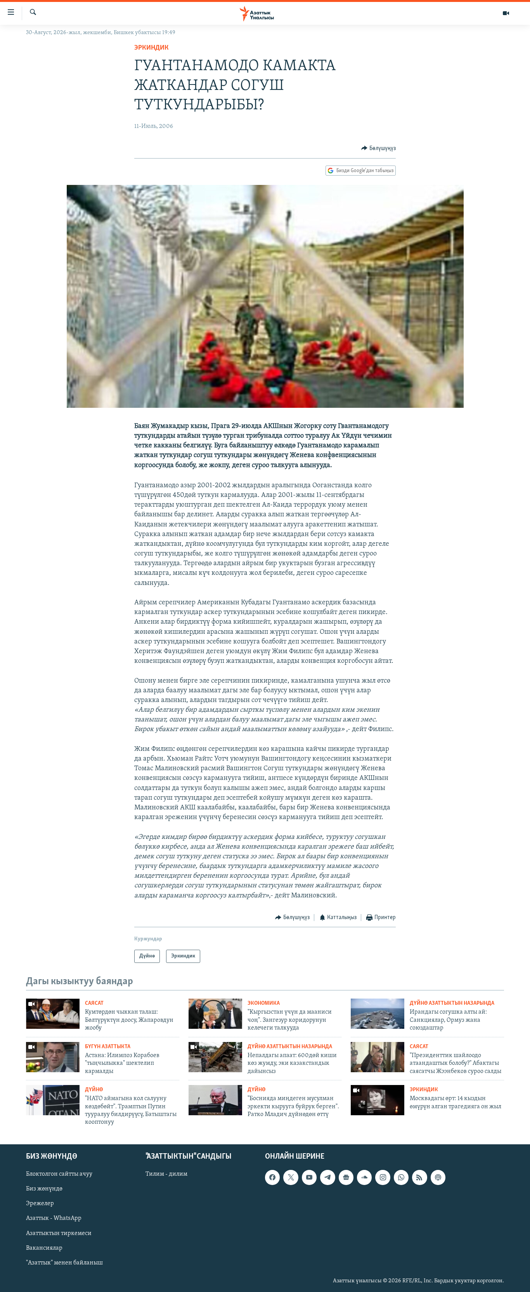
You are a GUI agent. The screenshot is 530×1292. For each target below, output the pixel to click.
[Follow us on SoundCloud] (364, 1177)
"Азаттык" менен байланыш (64, 1262)
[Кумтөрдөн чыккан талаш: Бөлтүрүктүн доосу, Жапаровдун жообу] (53, 1014)
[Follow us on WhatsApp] (401, 1177)
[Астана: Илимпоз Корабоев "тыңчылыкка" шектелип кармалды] (53, 1057)
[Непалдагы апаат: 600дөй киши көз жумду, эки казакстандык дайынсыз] (215, 1057)
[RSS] (419, 1177)
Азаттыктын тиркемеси (59, 1233)
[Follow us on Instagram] (382, 1177)
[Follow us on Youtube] (309, 1177)
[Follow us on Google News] (346, 1177)
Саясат (94, 1003)
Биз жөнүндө (44, 1189)
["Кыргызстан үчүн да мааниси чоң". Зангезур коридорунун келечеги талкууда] (215, 1014)
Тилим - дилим (166, 1174)
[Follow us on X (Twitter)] (290, 1177)
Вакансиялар (44, 1248)
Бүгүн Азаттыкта (107, 1047)
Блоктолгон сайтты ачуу (59, 1174)
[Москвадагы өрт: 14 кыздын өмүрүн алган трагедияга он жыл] (377, 1100)
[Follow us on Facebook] (272, 1177)
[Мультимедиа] (506, 13)
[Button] (378, 148)
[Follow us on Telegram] (327, 1177)
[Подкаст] (438, 1177)
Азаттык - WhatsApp (53, 1218)
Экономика (264, 1003)
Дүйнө (94, 1090)
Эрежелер (40, 1204)
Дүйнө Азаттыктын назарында (452, 1003)
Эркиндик (151, 48)
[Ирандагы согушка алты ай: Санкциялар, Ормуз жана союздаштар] (377, 1014)
